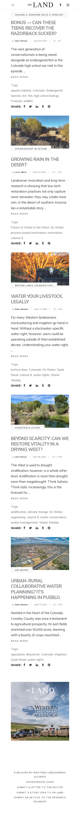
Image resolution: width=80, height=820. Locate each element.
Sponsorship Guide (40, 782)
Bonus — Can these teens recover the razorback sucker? (33, 28)
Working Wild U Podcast (46, 15)
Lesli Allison (21, 457)
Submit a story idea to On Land (40, 792)
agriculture (18, 654)
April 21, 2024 (40, 309)
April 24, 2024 (39, 172)
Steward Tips (43, 285)
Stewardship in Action (31, 149)
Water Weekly (49, 522)
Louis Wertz (21, 172)
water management (24, 522)
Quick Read (18, 659)
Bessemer (33, 654)
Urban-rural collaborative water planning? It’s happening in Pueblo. (36, 589)
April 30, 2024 (40, 41)
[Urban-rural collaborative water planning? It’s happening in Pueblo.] (40, 553)
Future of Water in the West (30, 227)
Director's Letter (27, 428)
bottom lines (19, 369)
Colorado (39, 90)
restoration (55, 233)
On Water (57, 227)
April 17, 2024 (40, 604)
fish (30, 96)
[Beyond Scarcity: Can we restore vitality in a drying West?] (40, 411)
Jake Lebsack (21, 309)
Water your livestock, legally (37, 298)
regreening (18, 517)
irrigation (60, 654)
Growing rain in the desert (35, 162)
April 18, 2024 (39, 457)
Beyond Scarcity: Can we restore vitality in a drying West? (40, 444)
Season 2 (21, 15)
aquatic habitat (21, 90)
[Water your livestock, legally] (40, 268)
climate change (38, 512)
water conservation (53, 517)
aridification (18, 512)
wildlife (28, 101)
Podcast (16, 101)
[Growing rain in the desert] (40, 132)
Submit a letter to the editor (40, 787)
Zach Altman (21, 41)
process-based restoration (28, 233)
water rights (41, 375)
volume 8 (17, 238)
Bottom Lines (24, 285)
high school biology (46, 96)
